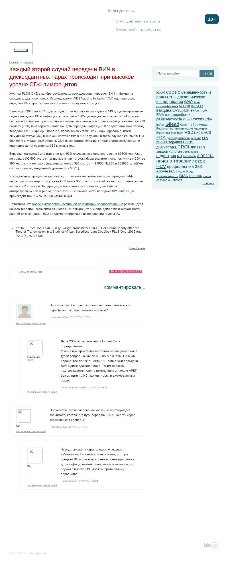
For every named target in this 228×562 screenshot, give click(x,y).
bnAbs (160, 124)
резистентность (169, 119)
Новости (21, 50)
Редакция (32, 545)
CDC (170, 92)
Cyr (18, 425)
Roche (160, 128)
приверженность (167, 176)
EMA (160, 115)
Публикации (144, 50)
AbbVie (162, 171)
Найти (207, 73)
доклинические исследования (180, 99)
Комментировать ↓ (124, 287)
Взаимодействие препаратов (138, 21)
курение (196, 138)
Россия (197, 119)
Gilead (172, 124)
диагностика (166, 147)
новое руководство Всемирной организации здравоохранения (77, 204)
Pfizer (186, 119)
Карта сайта (49, 545)
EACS (206, 132)
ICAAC (160, 92)
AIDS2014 (205, 156)
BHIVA (194, 110)
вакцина (163, 110)
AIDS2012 (199, 161)
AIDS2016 (195, 176)
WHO (188, 102)
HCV (161, 166)
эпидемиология (169, 151)
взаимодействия (178, 115)
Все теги (208, 183)
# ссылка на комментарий (31, 323)
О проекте (15, 545)
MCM (186, 110)
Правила (108, 545)
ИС (177, 92)
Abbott (184, 124)
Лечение (73, 50)
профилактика (180, 166)
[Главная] (47, 23)
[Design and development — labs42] (211, 546)
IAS (172, 171)
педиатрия (166, 156)
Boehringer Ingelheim (169, 132)
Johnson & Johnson (169, 180)
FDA (161, 137)
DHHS (188, 142)
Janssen (197, 147)
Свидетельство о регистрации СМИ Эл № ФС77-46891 (44, 548)
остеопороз (190, 151)
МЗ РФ (184, 106)
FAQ (167, 50)
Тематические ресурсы (26, 515)
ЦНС (197, 132)
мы (179, 156)
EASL (177, 110)
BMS (183, 176)
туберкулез (198, 124)
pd (29, 465)
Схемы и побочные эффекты (138, 30)
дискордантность (178, 138)
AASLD (197, 106)
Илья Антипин (137, 248)
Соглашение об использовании (80, 545)
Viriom (207, 176)
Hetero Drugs (184, 171)
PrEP (171, 97)
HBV (203, 110)
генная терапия (169, 142)
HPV (205, 138)
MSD (188, 132)
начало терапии (30, 271)
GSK (198, 166)
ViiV (208, 119)
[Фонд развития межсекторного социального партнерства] (171, 547)
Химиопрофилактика (107, 50)
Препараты (47, 50)
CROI (183, 146)
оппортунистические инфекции (186, 128)
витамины (189, 156)
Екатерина (33, 357)
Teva (196, 102)
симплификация (167, 106)
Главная (13, 62)
